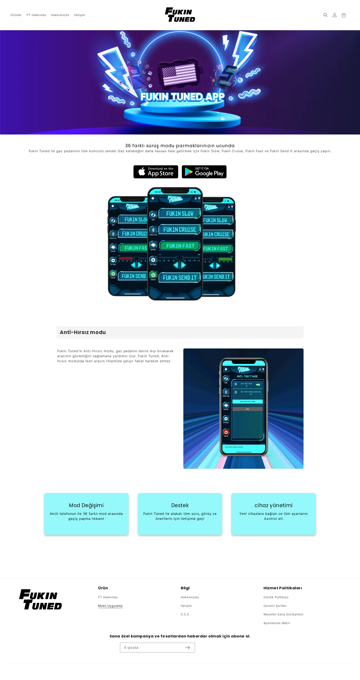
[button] (325, 15)
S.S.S (185, 614)
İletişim (186, 606)
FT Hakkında (108, 597)
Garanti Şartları (275, 606)
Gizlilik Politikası (276, 597)
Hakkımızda (190, 597)
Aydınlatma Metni (277, 623)
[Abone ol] (187, 647)
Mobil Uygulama (110, 606)
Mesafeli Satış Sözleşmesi (283, 614)
